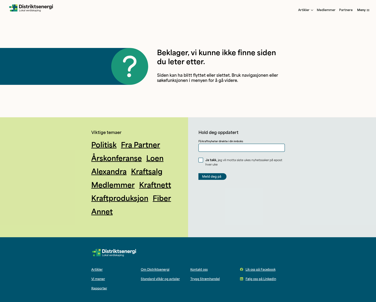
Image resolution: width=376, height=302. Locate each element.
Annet (102, 211)
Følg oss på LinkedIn (261, 279)
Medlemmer (326, 10)
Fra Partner (140, 144)
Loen (155, 158)
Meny (361, 10)
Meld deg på (211, 176)
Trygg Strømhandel (205, 279)
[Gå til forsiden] (31, 8)
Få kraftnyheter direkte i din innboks (220, 141)
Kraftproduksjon (119, 198)
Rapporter (99, 288)
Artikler (304, 10)
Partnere (346, 10)
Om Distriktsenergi (155, 269)
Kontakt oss (199, 269)
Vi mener (98, 279)
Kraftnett (155, 184)
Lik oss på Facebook (261, 269)
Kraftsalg (147, 171)
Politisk (104, 144)
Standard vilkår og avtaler (160, 279)
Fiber (162, 198)
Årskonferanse (116, 158)
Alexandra (109, 171)
